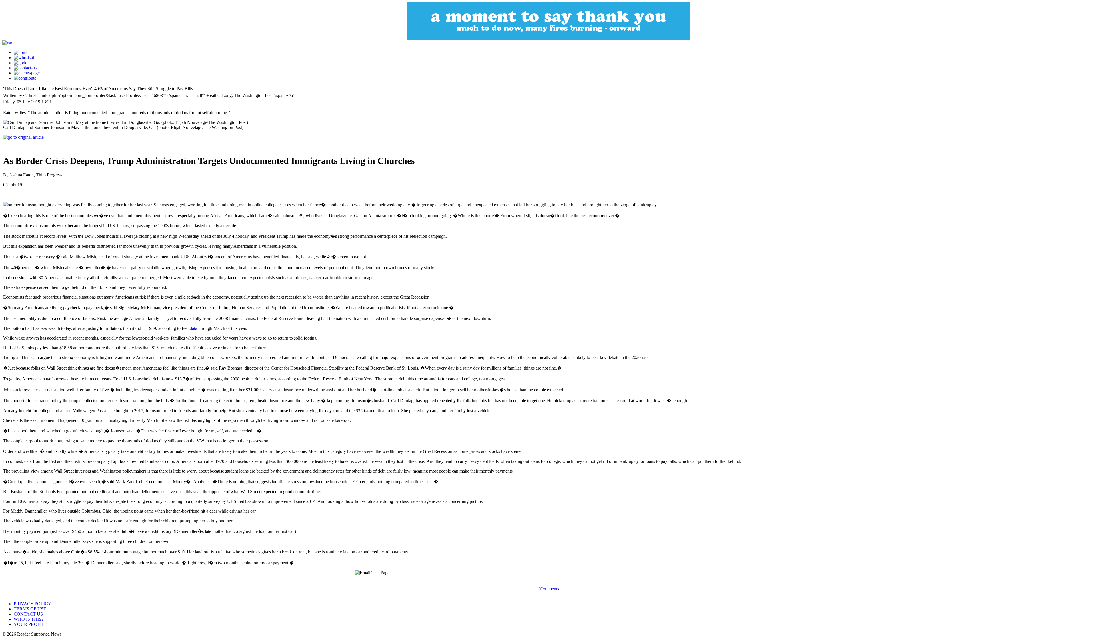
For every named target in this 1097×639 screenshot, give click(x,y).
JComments (548, 588)
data (193, 328)
